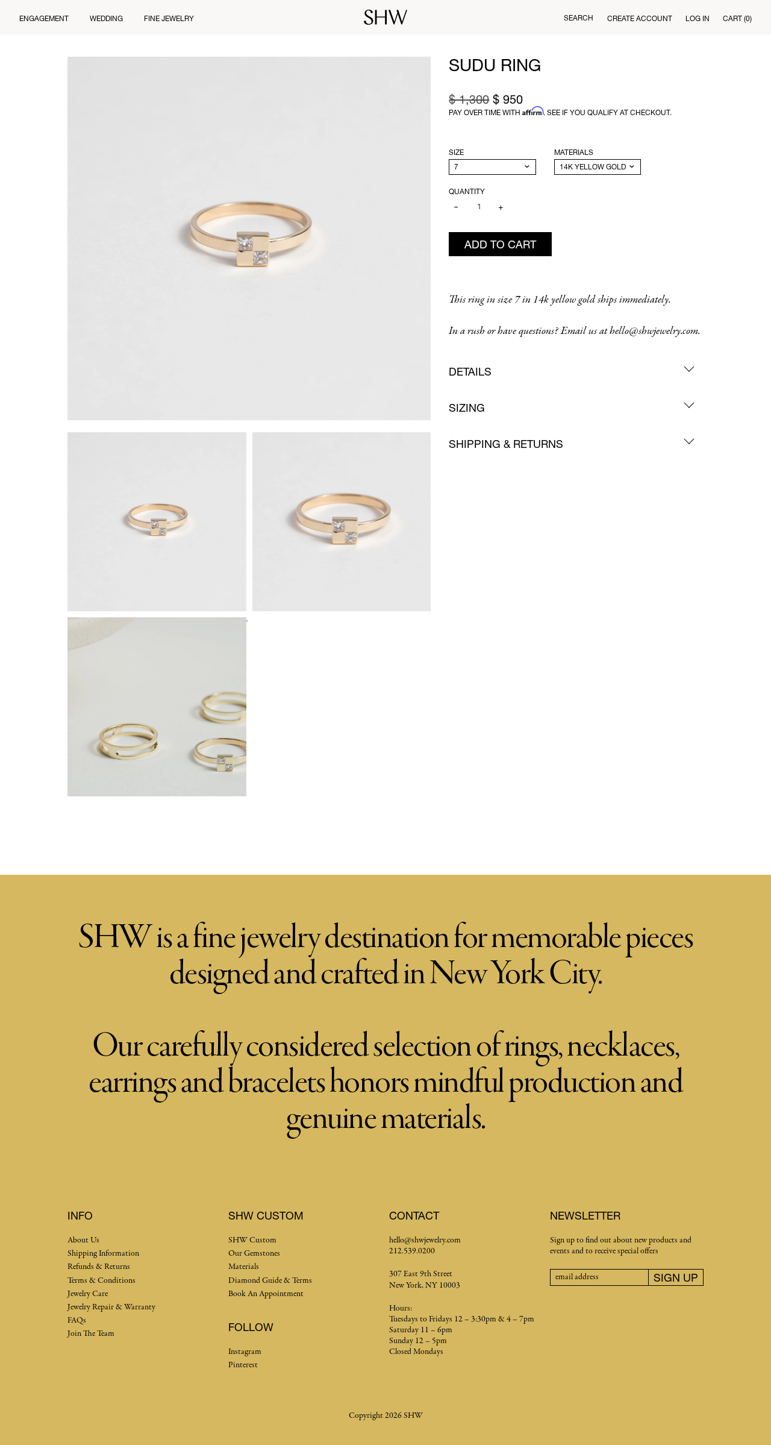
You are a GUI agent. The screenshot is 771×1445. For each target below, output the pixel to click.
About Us (83, 1240)
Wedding (106, 18)
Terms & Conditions (101, 1280)
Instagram (244, 1352)
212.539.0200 (412, 1251)
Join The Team (90, 1334)
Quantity (467, 191)
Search (578, 17)
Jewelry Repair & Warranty (111, 1307)
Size (456, 152)
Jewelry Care (87, 1294)
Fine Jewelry (169, 18)
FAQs (76, 1320)
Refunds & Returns (98, 1267)
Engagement (44, 18)
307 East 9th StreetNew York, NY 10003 (424, 1279)
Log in (697, 18)
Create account (639, 18)
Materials (573, 152)
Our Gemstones (254, 1253)
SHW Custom (252, 1240)
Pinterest (243, 1365)
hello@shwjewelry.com (425, 1240)
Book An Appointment (266, 1294)
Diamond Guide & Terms (270, 1280)
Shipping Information (103, 1253)
